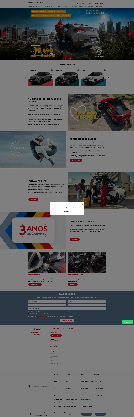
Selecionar (67, 211)
